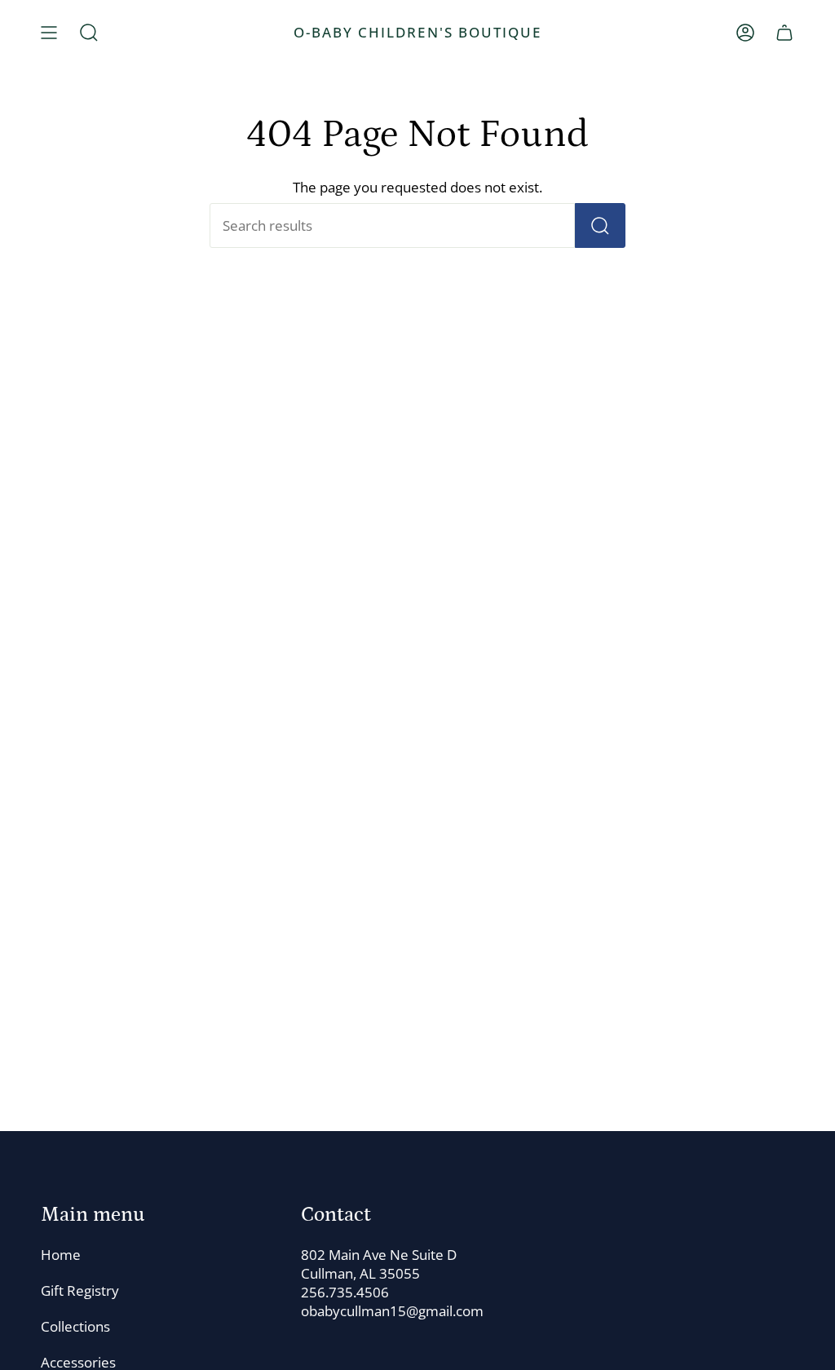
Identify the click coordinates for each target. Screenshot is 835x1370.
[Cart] (784, 32)
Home (61, 1254)
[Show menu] (49, 32)
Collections (75, 1326)
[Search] (600, 225)
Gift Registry (80, 1290)
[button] (89, 32)
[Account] (745, 32)
